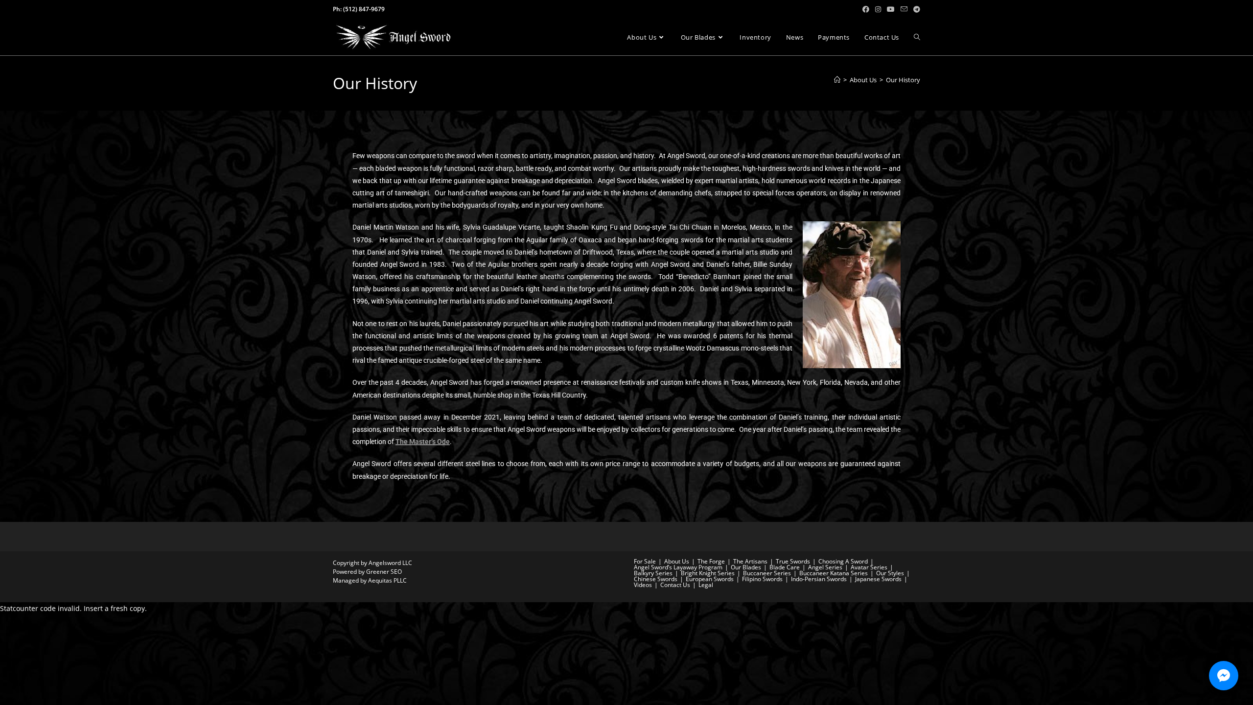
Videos (643, 585)
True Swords (793, 561)
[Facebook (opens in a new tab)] (865, 9)
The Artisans (750, 561)
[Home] (837, 79)
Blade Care (784, 567)
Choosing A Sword (843, 561)
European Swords (710, 579)
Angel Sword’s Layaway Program (678, 567)
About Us (676, 561)
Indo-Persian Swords (819, 579)
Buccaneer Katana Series (833, 573)
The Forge (711, 561)
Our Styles (890, 573)
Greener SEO (384, 571)
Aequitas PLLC (387, 580)
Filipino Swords (762, 579)
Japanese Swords (878, 579)
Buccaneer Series (767, 573)
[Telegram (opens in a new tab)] (915, 9)
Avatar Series (869, 567)
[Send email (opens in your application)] (904, 9)
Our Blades (746, 567)
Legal (705, 585)
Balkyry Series (653, 573)
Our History (903, 79)
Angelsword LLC (390, 563)
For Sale (645, 561)
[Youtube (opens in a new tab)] (891, 9)
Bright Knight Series (708, 573)
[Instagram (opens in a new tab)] (878, 9)
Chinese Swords (655, 579)
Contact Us (675, 585)
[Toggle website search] (917, 37)
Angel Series (825, 567)
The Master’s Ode (422, 442)
